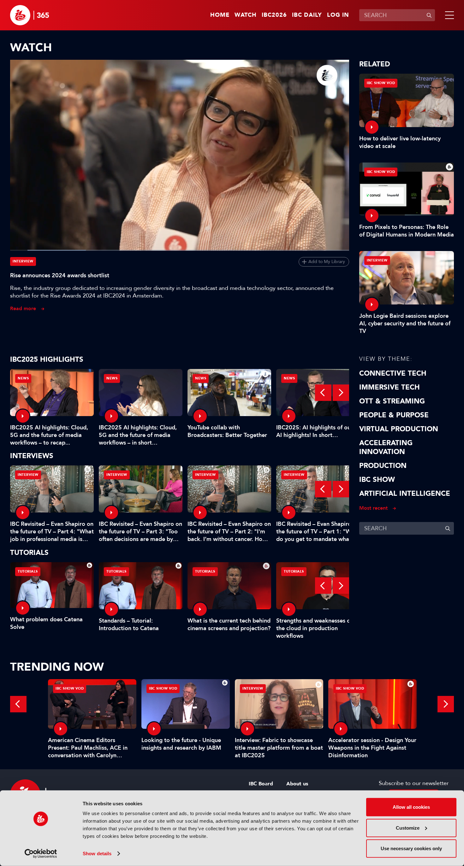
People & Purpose (394, 415)
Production (383, 465)
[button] (448, 15)
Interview (23, 261)
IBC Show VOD (381, 83)
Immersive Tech (389, 387)
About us (297, 783)
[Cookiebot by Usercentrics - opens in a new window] (40, 853)
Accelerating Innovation (386, 447)
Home (219, 15)
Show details (97, 853)
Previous (323, 392)
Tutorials (28, 571)
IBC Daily (307, 15)
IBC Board (261, 783)
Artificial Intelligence (404, 493)
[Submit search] (429, 15)
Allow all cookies (411, 807)
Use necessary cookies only (411, 848)
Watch (246, 15)
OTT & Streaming (392, 401)
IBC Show (377, 479)
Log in (338, 15)
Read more (23, 308)
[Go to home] (29, 15)
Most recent (373, 508)
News (23, 378)
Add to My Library (326, 262)
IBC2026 (274, 15)
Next (341, 392)
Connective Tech (392, 373)
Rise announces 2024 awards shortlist (59, 275)
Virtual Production (398, 429)
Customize (407, 827)
